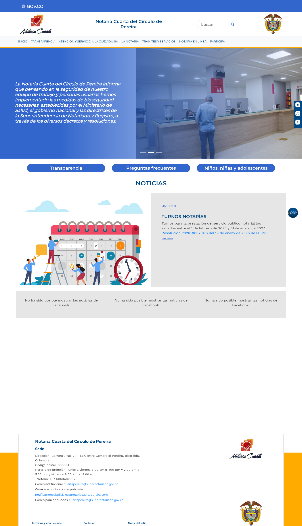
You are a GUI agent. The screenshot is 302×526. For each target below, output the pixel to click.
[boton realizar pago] (293, 213)
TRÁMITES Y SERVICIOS (159, 41)
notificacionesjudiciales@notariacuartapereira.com (71, 494)
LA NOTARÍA (130, 41)
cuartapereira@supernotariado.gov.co (91, 484)
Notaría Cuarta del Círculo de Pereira (73, 441)
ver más (167, 238)
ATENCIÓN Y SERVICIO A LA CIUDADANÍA (88, 41)
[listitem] (88, 458)
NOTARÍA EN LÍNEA (192, 41)
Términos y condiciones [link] (46, 523)
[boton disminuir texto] (297, 122)
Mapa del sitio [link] (137, 523)
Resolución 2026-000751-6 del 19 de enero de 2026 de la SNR (215, 233)
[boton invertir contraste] (297, 105)
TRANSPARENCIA (43, 41)
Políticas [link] (89, 523)
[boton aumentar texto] (297, 113)
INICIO (22, 41)
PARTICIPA (217, 41)
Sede (39, 449)
